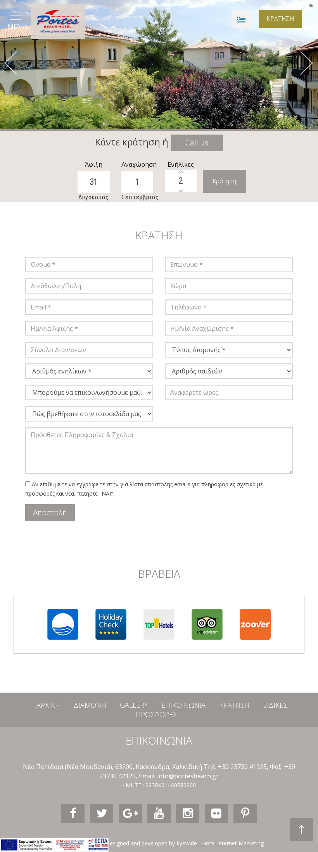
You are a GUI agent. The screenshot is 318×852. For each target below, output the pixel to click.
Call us (196, 142)
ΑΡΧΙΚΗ (48, 705)
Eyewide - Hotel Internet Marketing (220, 843)
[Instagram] (187, 813)
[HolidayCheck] (111, 624)
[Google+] (130, 813)
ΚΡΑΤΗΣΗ (280, 18)
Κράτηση (224, 181)
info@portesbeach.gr (188, 776)
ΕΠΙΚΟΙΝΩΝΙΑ (183, 705)
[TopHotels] (159, 624)
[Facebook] (73, 813)
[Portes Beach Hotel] (58, 21)
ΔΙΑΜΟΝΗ (90, 705)
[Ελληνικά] (241, 19)
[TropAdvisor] (207, 624)
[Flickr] (216, 813)
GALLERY (134, 705)
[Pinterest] (245, 813)
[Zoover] (255, 624)
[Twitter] (101, 813)
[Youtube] (159, 813)
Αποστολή (50, 512)
